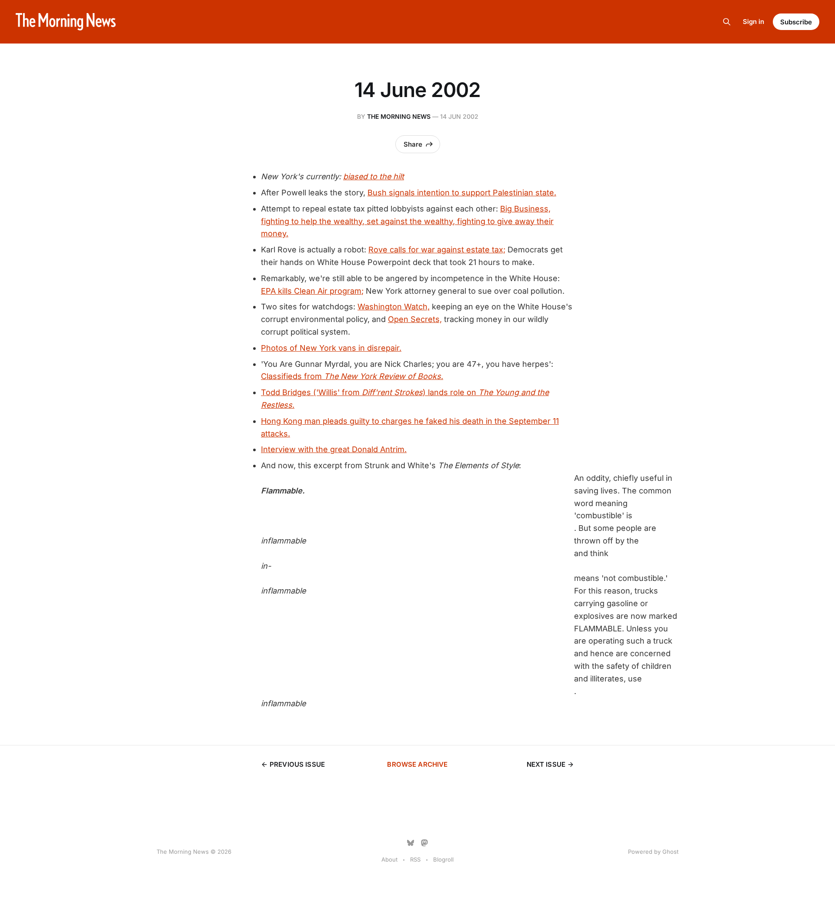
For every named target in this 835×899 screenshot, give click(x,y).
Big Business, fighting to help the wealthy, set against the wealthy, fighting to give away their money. (407, 221)
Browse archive (417, 764)
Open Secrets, (415, 319)
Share (413, 144)
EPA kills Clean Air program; (312, 290)
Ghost (670, 851)
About (389, 859)
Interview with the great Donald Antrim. (334, 449)
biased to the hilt (373, 176)
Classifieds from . (352, 376)
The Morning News (399, 116)
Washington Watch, (393, 306)
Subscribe (796, 22)
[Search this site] (726, 21)
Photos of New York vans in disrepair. (331, 347)
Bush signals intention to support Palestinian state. (461, 192)
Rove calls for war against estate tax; (436, 249)
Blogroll (443, 859)
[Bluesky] (410, 842)
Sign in (753, 21)
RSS (415, 859)
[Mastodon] (424, 842)
